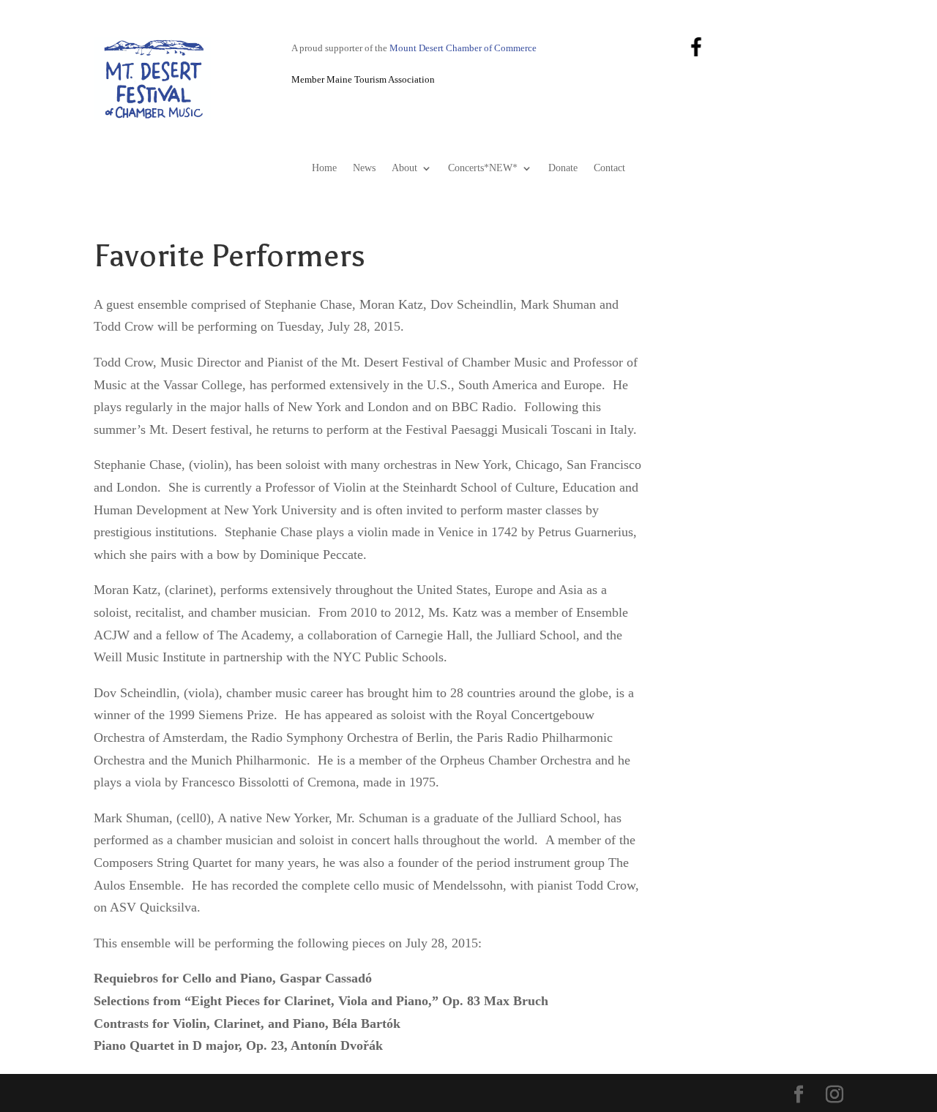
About (404, 168)
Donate (563, 168)
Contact (609, 168)
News (364, 168)
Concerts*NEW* (483, 168)
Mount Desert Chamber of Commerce (463, 48)
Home (324, 168)
